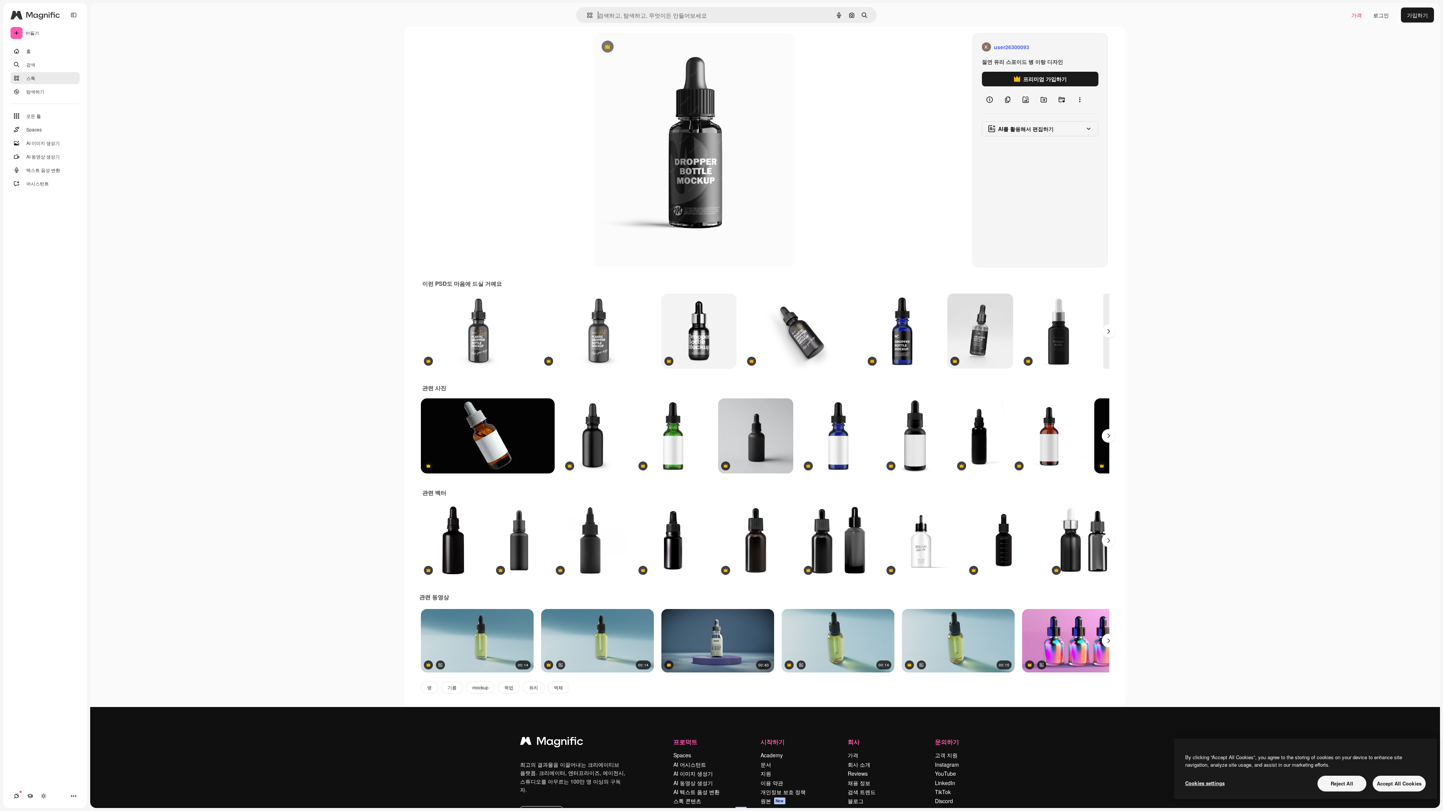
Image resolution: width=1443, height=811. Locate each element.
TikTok (943, 792)
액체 (558, 687)
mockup (480, 687)
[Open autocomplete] (586, 15)
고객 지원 (946, 755)
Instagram (947, 764)
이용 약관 (772, 783)
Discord (944, 801)
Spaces (682, 755)
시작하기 (773, 741)
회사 (854, 741)
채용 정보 (859, 783)
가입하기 (1417, 15)
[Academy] (30, 796)
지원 (766, 773)
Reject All (1342, 783)
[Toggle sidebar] (74, 15)
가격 (1356, 15)
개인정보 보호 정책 (783, 792)
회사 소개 (859, 764)
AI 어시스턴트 (689, 764)
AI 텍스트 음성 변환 (696, 792)
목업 (508, 687)
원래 (637, 47)
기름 (452, 687)
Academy (772, 755)
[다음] (1108, 331)
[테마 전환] (44, 796)
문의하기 (947, 741)
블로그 (856, 801)
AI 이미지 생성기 (693, 773)
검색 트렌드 (862, 792)
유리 (533, 687)
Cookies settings (1205, 783)
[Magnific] (551, 742)
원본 (772, 801)
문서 (766, 764)
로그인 (1381, 15)
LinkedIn (945, 783)
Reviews (858, 773)
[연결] (17, 796)
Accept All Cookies (1399, 783)
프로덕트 (685, 741)
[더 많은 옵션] (1079, 99)
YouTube (945, 773)
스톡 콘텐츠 (687, 801)
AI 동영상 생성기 (693, 783)
